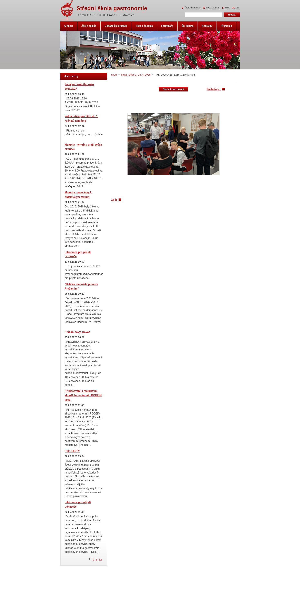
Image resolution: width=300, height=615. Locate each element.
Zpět (114, 199)
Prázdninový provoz (77, 331)
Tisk (237, 7)
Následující (214, 89)
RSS (227, 7)
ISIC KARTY (72, 451)
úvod (114, 75)
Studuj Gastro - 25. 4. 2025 (136, 75)
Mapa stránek (212, 7)
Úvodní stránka (192, 7)
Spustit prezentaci (173, 89)
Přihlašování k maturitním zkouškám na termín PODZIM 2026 (83, 395)
